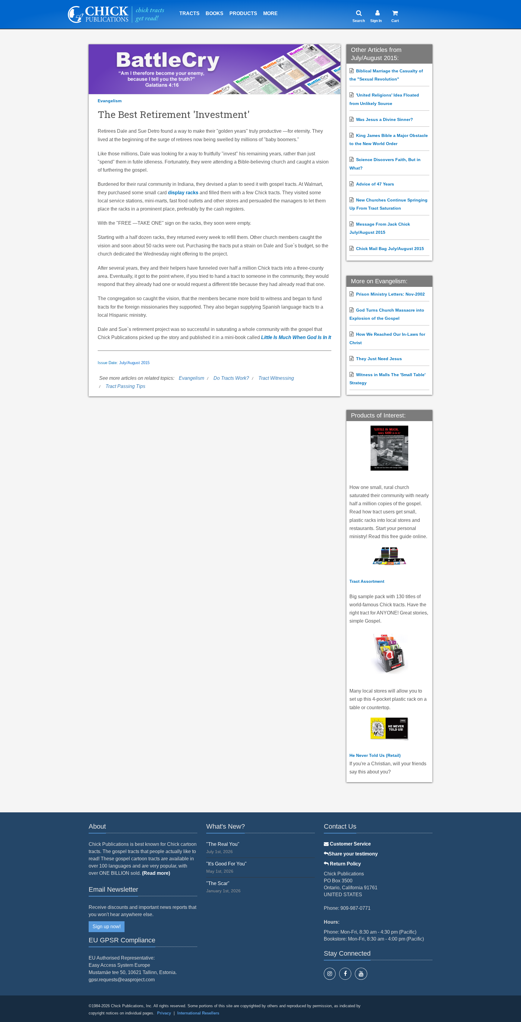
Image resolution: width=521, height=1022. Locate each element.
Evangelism (110, 100)
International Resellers (198, 1013)
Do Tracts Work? (231, 378)
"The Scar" (217, 883)
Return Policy (345, 863)
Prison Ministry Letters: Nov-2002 (390, 294)
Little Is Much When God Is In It (296, 337)
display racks (183, 192)
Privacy (164, 1013)
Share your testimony (353, 853)
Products (243, 13)
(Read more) (156, 873)
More (270, 13)
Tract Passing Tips (125, 386)
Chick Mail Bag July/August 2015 (390, 248)
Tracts (189, 13)
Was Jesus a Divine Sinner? (384, 119)
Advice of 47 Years (375, 184)
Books (214, 13)
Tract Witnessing (276, 378)
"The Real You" (222, 844)
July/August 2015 (134, 363)
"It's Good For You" (226, 863)
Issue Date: (108, 363)
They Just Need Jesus (379, 358)
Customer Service (350, 843)
